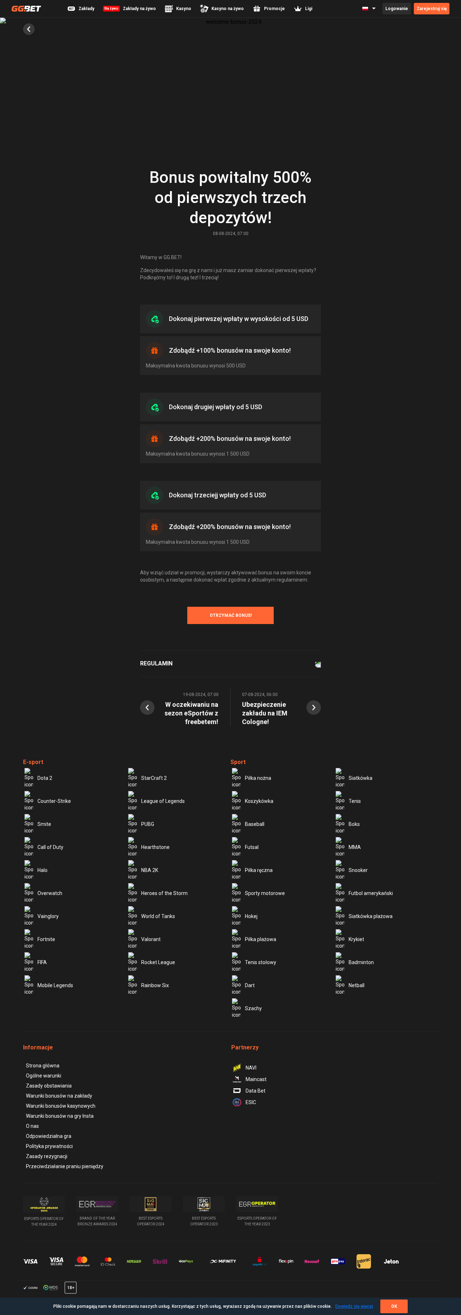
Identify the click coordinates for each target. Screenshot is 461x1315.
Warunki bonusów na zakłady (59, 1096)
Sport (238, 762)
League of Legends (163, 801)
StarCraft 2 (154, 778)
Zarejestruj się (432, 8)
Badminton (361, 962)
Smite (44, 824)
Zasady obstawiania (49, 1086)
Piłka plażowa (260, 939)
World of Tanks (158, 916)
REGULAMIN (156, 663)
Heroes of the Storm (164, 893)
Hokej (251, 916)
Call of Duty (50, 847)
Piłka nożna (258, 778)
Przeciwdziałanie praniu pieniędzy (64, 1166)
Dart (250, 985)
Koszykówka (259, 801)
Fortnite (46, 939)
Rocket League (158, 962)
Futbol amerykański (371, 893)
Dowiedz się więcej (354, 1306)
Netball (356, 985)
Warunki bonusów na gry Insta (60, 1116)
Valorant (151, 939)
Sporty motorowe (265, 893)
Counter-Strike (54, 801)
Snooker (358, 870)
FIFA (42, 962)
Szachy (253, 1008)
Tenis (355, 801)
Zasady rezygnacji (46, 1156)
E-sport (33, 762)
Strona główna (42, 1065)
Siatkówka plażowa (371, 916)
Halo (42, 870)
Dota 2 (44, 778)
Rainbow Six (155, 985)
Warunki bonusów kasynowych (60, 1106)
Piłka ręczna (259, 870)
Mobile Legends (55, 985)
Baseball (254, 824)
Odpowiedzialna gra (48, 1136)
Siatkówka (360, 778)
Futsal (252, 847)
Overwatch (49, 893)
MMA (355, 847)
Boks (354, 824)
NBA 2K (149, 870)
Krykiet (356, 939)
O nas (32, 1126)
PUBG (147, 824)
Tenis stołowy (260, 962)
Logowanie (396, 8)
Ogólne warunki (43, 1076)
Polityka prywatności (49, 1146)
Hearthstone (155, 847)
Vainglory (48, 916)
